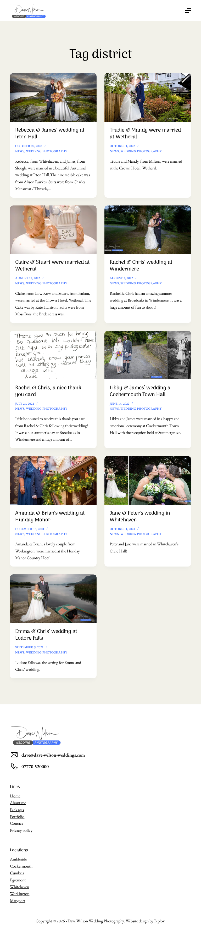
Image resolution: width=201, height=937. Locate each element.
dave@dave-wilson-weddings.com (53, 755)
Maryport (17, 900)
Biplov (159, 921)
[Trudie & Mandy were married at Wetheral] (147, 97)
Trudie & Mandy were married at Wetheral (145, 133)
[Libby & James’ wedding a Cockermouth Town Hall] (147, 355)
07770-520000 (35, 766)
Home (15, 796)
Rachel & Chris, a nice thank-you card (49, 391)
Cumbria (17, 873)
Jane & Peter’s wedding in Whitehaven (140, 516)
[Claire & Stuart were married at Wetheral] (53, 229)
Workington (19, 893)
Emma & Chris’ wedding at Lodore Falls (46, 635)
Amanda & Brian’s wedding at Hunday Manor (50, 516)
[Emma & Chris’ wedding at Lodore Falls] (53, 598)
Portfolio (17, 816)
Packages (17, 809)
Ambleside (18, 859)
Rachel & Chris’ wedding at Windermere (141, 265)
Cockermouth (21, 866)
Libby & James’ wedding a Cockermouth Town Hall (140, 391)
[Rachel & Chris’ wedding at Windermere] (147, 229)
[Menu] (188, 10)
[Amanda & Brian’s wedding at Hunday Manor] (53, 480)
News (19, 151)
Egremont (18, 880)
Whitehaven (19, 886)
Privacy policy (21, 830)
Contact (16, 823)
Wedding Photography (46, 151)
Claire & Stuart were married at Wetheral (52, 265)
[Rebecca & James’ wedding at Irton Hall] (53, 97)
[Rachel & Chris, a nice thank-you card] (53, 355)
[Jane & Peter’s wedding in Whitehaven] (147, 480)
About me (18, 802)
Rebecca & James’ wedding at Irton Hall (50, 133)
